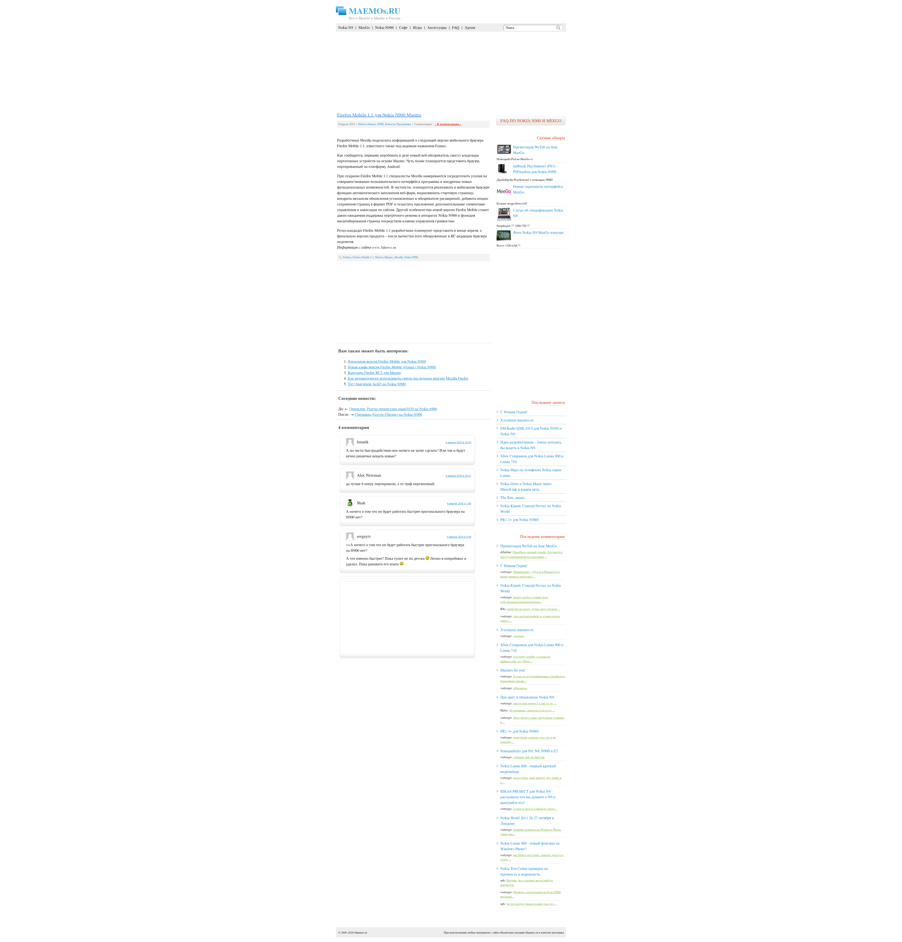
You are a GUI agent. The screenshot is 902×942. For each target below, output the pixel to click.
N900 (380, 124)
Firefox (347, 257)
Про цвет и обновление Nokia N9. (527, 697)
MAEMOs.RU (374, 10)
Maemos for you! (512, 670)
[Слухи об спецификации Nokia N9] (504, 219)
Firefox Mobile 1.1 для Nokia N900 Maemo (379, 114)
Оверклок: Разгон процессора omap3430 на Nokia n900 (393, 408)
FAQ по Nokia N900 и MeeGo (530, 120)
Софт (403, 27)
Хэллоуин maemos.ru (516, 419)
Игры (417, 27)
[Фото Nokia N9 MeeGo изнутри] (504, 239)
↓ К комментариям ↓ (448, 124)
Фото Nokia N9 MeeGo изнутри (538, 232)
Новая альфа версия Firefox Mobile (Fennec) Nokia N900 (392, 366)
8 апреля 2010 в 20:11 (458, 475)
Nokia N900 (384, 27)
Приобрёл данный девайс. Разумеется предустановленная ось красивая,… (531, 554)
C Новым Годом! (513, 411)
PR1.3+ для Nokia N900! (519, 519)
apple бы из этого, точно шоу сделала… (533, 609)
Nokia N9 (345, 27)
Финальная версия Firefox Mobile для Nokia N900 (387, 361)
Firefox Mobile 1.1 (363, 257)
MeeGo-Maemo (367, 124)
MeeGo (364, 27)
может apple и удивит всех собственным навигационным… (524, 599)
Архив (470, 27)
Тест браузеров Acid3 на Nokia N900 (377, 383)
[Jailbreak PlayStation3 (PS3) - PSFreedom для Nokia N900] (502, 174)
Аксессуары (437, 27)
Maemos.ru (360, 932)
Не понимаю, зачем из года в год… (532, 710)
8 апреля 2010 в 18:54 (458, 442)
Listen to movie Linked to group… (535, 809)
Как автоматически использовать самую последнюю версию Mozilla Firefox (408, 378)
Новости (390, 124)
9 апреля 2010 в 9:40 (459, 536)
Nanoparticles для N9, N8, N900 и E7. (529, 750)
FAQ (455, 27)
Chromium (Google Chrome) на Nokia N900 (388, 414)
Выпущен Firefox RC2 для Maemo (374, 372)
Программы (404, 124)
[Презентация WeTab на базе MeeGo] (504, 153)
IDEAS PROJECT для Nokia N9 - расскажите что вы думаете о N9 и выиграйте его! (528, 797)
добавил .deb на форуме (529, 757)
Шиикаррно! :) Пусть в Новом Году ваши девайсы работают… (530, 574)
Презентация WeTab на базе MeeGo (528, 545)
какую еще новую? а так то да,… (534, 703)
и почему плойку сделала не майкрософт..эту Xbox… (525, 658)
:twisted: (518, 636)
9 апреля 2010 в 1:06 (459, 503)
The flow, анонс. (513, 497)
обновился (520, 688)
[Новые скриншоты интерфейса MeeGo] (504, 197)
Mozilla (398, 257)
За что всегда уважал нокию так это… (531, 904)
